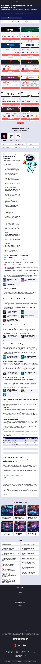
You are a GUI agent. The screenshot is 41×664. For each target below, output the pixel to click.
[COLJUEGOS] (9, 652)
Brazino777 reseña (10, 89)
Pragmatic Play (20, 607)
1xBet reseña (10, 57)
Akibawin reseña (30, 89)
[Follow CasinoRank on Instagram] (16, 639)
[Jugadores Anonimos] (17, 652)
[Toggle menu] (2, 1)
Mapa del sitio (20, 598)
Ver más (19, 123)
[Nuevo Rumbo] (34, 652)
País (20, 596)
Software (20, 594)
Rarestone (20, 612)
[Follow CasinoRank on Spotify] (24, 639)
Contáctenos (20, 622)
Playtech (20, 605)
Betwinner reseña (30, 40)
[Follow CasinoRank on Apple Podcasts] (27, 639)
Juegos (20, 592)
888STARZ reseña (30, 73)
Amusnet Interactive (20, 611)
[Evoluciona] (25, 652)
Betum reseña (29, 57)
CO (19, 641)
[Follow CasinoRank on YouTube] (21, 639)
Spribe (20, 609)
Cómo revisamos (20, 625)
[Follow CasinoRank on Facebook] (14, 639)
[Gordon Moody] (18, 656)
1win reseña (10, 40)
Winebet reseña (10, 73)
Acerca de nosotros (20, 620)
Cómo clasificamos (20, 624)
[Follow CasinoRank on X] (19, 639)
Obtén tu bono (11, 38)
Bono (20, 590)
